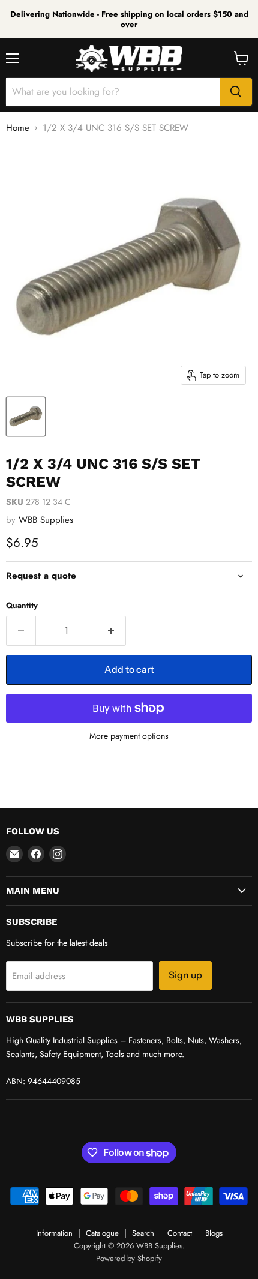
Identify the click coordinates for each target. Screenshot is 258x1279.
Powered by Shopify (129, 1258)
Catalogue (102, 1233)
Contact (179, 1233)
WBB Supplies (46, 519)
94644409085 (54, 1081)
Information (54, 1233)
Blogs (214, 1233)
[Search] (236, 92)
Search (143, 1233)
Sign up (185, 975)
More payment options (129, 736)
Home (17, 128)
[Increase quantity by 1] (112, 631)
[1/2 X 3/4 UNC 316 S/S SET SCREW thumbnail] (26, 416)
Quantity (22, 605)
